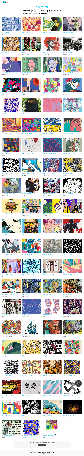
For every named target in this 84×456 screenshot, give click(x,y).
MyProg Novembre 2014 (28, 435)
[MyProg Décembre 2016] (31, 327)
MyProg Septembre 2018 (8, 254)
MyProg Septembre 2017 (49, 294)
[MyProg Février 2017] (72, 306)
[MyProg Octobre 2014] (52, 427)
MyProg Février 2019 (68, 213)
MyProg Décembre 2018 (28, 234)
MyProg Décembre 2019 (69, 173)
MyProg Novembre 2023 (8, 72)
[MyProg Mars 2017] (52, 306)
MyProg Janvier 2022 (28, 153)
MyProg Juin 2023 (68, 72)
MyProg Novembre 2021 (69, 153)
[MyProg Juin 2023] (72, 64)
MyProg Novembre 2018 (49, 234)
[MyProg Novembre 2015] (11, 387)
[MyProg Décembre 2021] (52, 145)
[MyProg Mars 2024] (31, 44)
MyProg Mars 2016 (7, 375)
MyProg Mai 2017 (6, 314)
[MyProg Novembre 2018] (52, 226)
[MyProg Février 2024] (52, 44)
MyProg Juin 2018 (27, 254)
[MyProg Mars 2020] (11, 165)
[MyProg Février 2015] (72, 407)
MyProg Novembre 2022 (28, 113)
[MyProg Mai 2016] (52, 347)
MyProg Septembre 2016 (8, 354)
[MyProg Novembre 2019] (11, 185)
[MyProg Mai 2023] (11, 85)
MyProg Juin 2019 (68, 193)
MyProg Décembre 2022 (8, 113)
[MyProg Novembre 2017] (11, 286)
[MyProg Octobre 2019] (31, 185)
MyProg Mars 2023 (48, 92)
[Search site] (80, 2)
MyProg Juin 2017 (68, 294)
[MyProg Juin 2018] (31, 246)
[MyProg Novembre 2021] (72, 145)
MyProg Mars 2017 (48, 314)
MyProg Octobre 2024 (28, 32)
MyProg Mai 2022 (27, 133)
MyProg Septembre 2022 (70, 113)
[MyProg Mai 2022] (31, 125)
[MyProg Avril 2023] (31, 85)
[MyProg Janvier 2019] (11, 226)
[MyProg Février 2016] (31, 367)
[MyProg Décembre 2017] (72, 266)
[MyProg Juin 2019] (72, 185)
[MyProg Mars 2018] (11, 266)
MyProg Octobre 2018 (69, 234)
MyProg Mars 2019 (48, 213)
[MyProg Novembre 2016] (52, 327)
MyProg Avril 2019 (27, 213)
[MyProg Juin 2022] (11, 125)
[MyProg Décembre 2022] (11, 105)
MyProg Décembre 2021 (49, 153)
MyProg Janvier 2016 (48, 375)
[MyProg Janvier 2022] (31, 145)
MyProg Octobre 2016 (69, 334)
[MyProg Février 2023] (72, 85)
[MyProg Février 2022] (11, 145)
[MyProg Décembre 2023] (72, 44)
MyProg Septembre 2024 (49, 32)
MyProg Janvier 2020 (48, 173)
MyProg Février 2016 (28, 375)
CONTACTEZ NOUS (42, 445)
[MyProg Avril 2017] (31, 306)
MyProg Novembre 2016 (49, 334)
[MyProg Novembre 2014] (31, 427)
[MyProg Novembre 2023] (11, 64)
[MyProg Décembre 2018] (31, 226)
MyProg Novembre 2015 (8, 395)
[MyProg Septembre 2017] (52, 286)
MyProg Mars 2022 (68, 133)
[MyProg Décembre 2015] (72, 367)
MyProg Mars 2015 (48, 415)
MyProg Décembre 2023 (69, 52)
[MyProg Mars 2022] (72, 125)
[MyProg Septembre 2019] (52, 185)
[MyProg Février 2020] (31, 165)
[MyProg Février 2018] (31, 266)
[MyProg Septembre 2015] (52, 387)
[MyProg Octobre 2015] (31, 387)
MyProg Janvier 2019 (7, 234)
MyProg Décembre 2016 (28, 334)
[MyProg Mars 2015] (52, 407)
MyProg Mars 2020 (7, 173)
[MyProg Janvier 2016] (52, 367)
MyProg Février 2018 (28, 274)
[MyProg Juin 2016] (31, 347)
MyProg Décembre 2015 (69, 375)
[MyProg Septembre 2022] (72, 105)
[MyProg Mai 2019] (11, 206)
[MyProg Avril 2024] (11, 44)
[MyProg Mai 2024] (72, 24)
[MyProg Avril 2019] (31, 206)
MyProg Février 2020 (28, 173)
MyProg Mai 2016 (47, 354)
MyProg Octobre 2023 (28, 72)
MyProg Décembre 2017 (69, 274)
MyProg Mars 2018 (7, 274)
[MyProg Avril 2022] (52, 125)
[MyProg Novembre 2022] (31, 105)
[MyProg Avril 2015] (31, 407)
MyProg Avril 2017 (27, 314)
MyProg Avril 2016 (68, 354)
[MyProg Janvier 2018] (52, 266)
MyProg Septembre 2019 (49, 193)
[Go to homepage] (7, 2)
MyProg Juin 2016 (27, 354)
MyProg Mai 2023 (6, 92)
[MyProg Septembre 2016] (11, 347)
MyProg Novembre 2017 (8, 294)
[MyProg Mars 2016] (11, 367)
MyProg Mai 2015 (6, 415)
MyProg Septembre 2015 (49, 395)
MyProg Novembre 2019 (8, 193)
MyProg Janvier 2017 (7, 334)
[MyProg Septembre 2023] (52, 64)
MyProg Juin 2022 (6, 133)
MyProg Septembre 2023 (49, 72)
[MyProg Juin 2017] (72, 286)
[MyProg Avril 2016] (72, 347)
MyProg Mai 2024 (68, 32)
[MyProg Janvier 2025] (11, 24)
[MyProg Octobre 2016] (72, 327)
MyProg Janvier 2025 (7, 32)
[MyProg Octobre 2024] (31, 24)
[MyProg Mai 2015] (11, 407)
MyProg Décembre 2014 (8, 435)
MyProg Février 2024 (48, 52)
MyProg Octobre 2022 (49, 113)
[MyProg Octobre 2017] (31, 286)
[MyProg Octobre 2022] (52, 105)
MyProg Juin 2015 (68, 395)
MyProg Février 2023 (68, 92)
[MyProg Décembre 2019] (72, 165)
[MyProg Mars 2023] (52, 85)
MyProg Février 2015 (68, 415)
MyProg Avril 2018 (68, 254)
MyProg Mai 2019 (6, 213)
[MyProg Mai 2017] (11, 306)
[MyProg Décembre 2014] (11, 427)
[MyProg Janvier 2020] (52, 165)
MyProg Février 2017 (68, 314)
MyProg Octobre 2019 (28, 193)
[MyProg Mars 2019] (52, 206)
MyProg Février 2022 (7, 153)
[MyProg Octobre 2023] (31, 64)
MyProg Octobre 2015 (28, 395)
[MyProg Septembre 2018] (11, 246)
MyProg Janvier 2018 (48, 274)
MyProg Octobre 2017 (28, 294)
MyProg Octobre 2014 (49, 435)
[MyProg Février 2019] (72, 206)
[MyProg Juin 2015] (72, 387)
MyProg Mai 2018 (47, 254)
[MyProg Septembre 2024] (52, 24)
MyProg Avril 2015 (27, 415)
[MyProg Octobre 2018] (72, 226)
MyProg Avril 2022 (48, 133)
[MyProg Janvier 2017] (11, 327)
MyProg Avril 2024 (7, 52)
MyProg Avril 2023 (27, 92)
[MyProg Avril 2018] (72, 246)
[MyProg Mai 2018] (52, 246)
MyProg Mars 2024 (27, 52)
